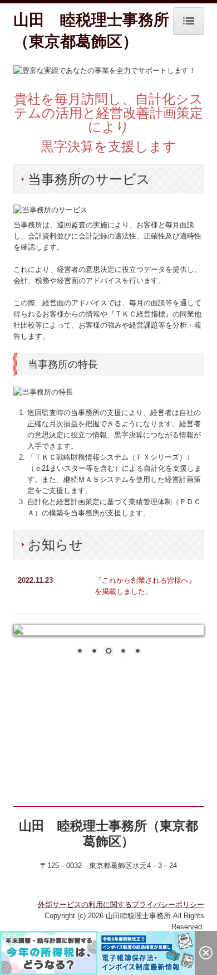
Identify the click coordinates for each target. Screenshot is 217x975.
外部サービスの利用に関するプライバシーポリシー (121, 904)
